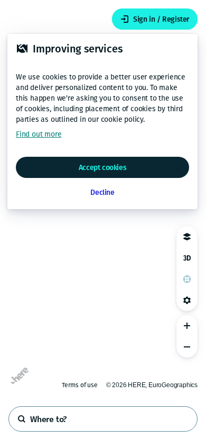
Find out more (38, 134)
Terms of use (80, 385)
